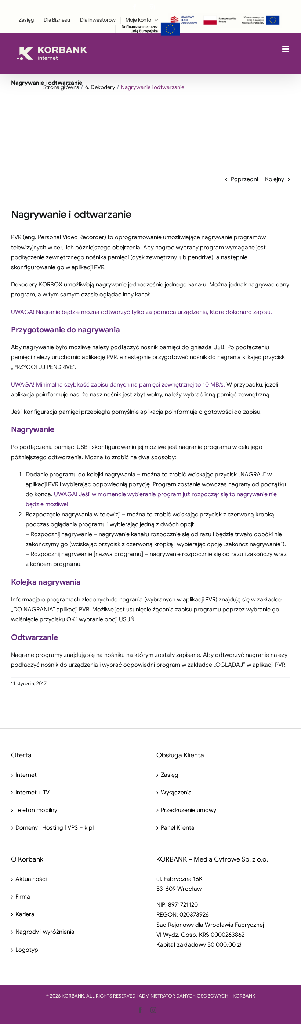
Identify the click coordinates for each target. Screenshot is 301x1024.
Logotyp (26, 950)
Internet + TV (32, 792)
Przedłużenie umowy (188, 810)
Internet (26, 775)
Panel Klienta (178, 827)
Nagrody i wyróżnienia (45, 932)
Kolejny (274, 179)
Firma (22, 896)
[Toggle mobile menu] (286, 49)
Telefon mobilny (36, 810)
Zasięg (169, 775)
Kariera (25, 914)
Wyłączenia (176, 792)
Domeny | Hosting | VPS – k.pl (54, 827)
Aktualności (31, 879)
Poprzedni (244, 179)
